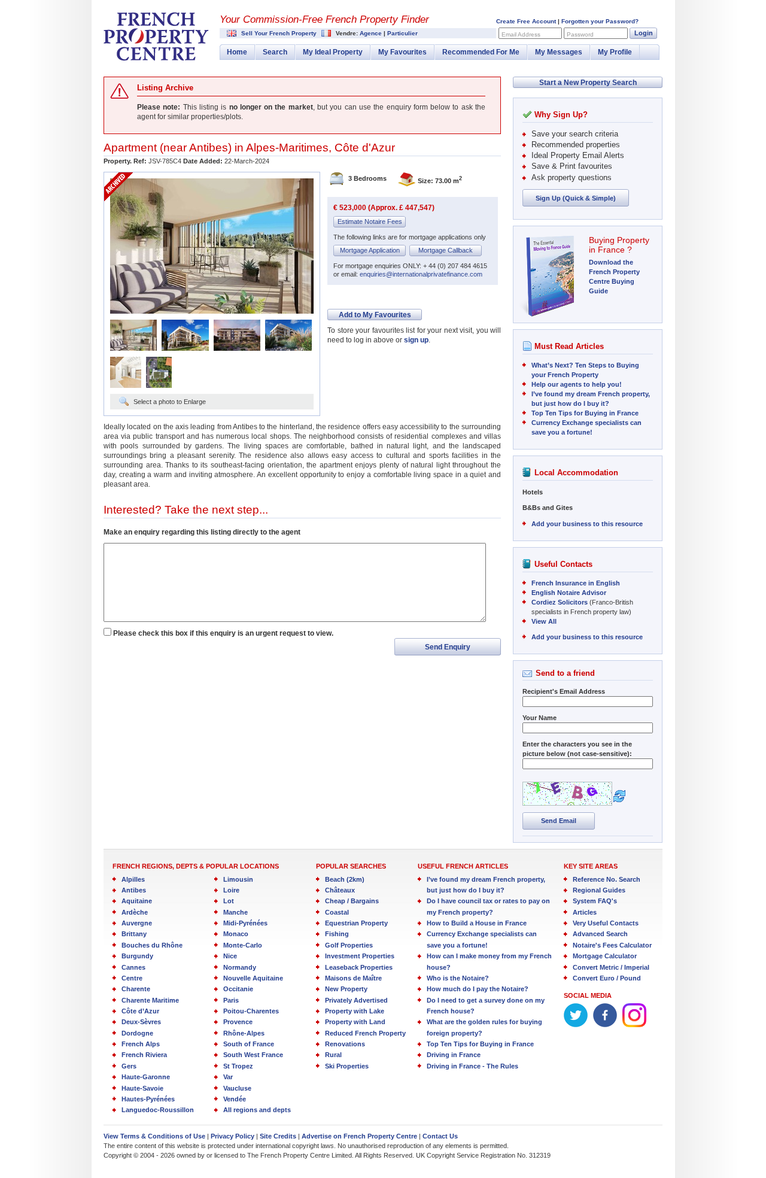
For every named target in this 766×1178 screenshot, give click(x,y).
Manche (235, 912)
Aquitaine (136, 900)
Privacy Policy (232, 1136)
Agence (371, 33)
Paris (231, 1000)
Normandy (239, 967)
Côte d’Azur (140, 1011)
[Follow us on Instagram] (634, 1025)
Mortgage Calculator (605, 956)
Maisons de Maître (353, 978)
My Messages (558, 52)
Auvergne (136, 923)
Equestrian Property (356, 923)
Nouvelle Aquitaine (253, 978)
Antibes (208, 147)
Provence (238, 1021)
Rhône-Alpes (244, 1033)
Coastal (337, 912)
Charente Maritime (150, 1000)
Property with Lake (354, 1011)
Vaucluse (237, 1088)
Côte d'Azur (365, 147)
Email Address (520, 34)
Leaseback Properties (359, 967)
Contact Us (440, 1136)
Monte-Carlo (242, 945)
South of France (248, 1044)
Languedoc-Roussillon (157, 1109)
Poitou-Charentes (251, 1011)
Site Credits (278, 1136)
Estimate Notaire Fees (370, 221)
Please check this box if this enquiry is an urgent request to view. (223, 633)
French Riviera (144, 1054)
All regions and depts (257, 1109)
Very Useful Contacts (606, 923)
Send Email (558, 820)
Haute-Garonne (145, 1076)
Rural (333, 1054)
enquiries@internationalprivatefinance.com (421, 274)
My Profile (615, 52)
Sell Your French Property (279, 33)
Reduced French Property (365, 1033)
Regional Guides (599, 890)
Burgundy (137, 956)
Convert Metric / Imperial (611, 967)
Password (580, 34)
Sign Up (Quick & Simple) (576, 198)
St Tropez (238, 1066)
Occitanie (238, 988)
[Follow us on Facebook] (605, 1025)
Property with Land (355, 1021)
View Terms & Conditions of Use (154, 1136)
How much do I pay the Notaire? (477, 988)
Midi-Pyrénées (245, 923)
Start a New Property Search (588, 82)
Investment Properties (359, 956)
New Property (346, 988)
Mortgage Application (370, 250)
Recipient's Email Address (563, 691)
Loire (231, 890)
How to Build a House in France (477, 923)
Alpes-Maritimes (287, 147)
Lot (228, 900)
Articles (585, 912)
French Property (156, 36)
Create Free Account (526, 21)
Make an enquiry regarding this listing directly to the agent (202, 532)
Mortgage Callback (445, 250)
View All (544, 621)
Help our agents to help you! (576, 384)
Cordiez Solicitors (559, 602)
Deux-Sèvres (141, 1021)
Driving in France (454, 1054)
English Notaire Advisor (568, 592)
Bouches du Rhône (152, 945)
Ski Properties (347, 1066)
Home (237, 52)
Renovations (345, 1044)
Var (228, 1076)
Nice (230, 956)
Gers (128, 1066)
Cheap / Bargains (352, 900)
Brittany (134, 933)
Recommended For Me (480, 52)
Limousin (238, 879)
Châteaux (340, 890)
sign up (416, 340)
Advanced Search (600, 933)
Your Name (539, 717)
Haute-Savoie (142, 1088)
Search (275, 52)
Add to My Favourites (375, 315)
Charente (135, 988)
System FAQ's (595, 900)
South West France (253, 1054)
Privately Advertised (356, 1000)
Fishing (337, 933)
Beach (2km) (344, 879)
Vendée (234, 1099)
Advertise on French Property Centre (359, 1136)
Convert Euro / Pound (607, 978)
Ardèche (134, 912)
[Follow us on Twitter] (576, 1025)
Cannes (133, 967)
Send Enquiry (447, 647)
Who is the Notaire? (458, 978)
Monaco (235, 933)
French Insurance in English (575, 583)
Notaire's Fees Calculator (612, 945)
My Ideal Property (333, 52)
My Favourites (402, 52)
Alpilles (133, 879)
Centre (131, 978)
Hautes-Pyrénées (148, 1099)
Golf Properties (349, 945)
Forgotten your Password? (600, 21)
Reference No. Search (606, 879)
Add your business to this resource (587, 523)
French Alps (140, 1044)
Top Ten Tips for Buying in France (585, 413)
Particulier (402, 33)
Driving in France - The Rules (472, 1066)
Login (643, 33)
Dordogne (137, 1033)
